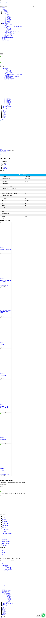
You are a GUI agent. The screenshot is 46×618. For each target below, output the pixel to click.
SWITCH (6, 42)
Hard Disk (4, 39)
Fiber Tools (4, 38)
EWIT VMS (6, 51)
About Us (4, 550)
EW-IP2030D (2, 152)
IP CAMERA (9, 29)
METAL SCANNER (8, 34)
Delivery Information (6, 541)
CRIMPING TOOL (5, 11)
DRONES (4, 13)
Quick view (2, 247)
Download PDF (4, 161)
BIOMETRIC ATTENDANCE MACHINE (14, 26)
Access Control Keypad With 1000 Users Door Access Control (5, 282)
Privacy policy (4, 545)
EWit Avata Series (7, 15)
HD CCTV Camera (4, 439)
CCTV (5, 27)
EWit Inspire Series (7, 17)
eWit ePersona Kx (4, 375)
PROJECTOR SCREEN (6, 45)
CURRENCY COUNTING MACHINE (11, 31)
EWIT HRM (6, 84)
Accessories (4, 9)
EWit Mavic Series (7, 19)
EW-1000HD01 (3, 155)
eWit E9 (2, 344)
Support (3, 556)
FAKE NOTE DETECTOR (9, 33)
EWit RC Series (7, 22)
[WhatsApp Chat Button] (43, 615)
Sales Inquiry (4, 552)
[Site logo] (3, 5)
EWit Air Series (7, 14)
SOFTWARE (4, 46)
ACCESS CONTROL (8, 24)
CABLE (6, 41)
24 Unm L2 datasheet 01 (5, 249)
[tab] (24, 167)
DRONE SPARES (5, 12)
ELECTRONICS (5, 23)
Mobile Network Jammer (3, 471)
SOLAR (3, 52)
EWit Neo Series (7, 21)
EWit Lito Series (7, 18)
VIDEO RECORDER (8, 43)
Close (1, 617)
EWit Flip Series (7, 16)
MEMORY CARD (5, 44)
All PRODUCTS (5, 10)
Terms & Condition (5, 543)
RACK (5, 36)
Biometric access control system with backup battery (5, 311)
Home (1, 150)
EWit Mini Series (7, 20)
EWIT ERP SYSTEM (8, 47)
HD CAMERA (9, 28)
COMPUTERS (7, 30)
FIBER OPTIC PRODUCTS (7, 37)
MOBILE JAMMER (8, 35)
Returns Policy (4, 539)
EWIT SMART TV (8, 32)
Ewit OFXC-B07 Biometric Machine (4, 407)
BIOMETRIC (6, 25)
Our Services (4, 554)
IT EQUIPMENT (5, 40)
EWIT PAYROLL (7, 85)
